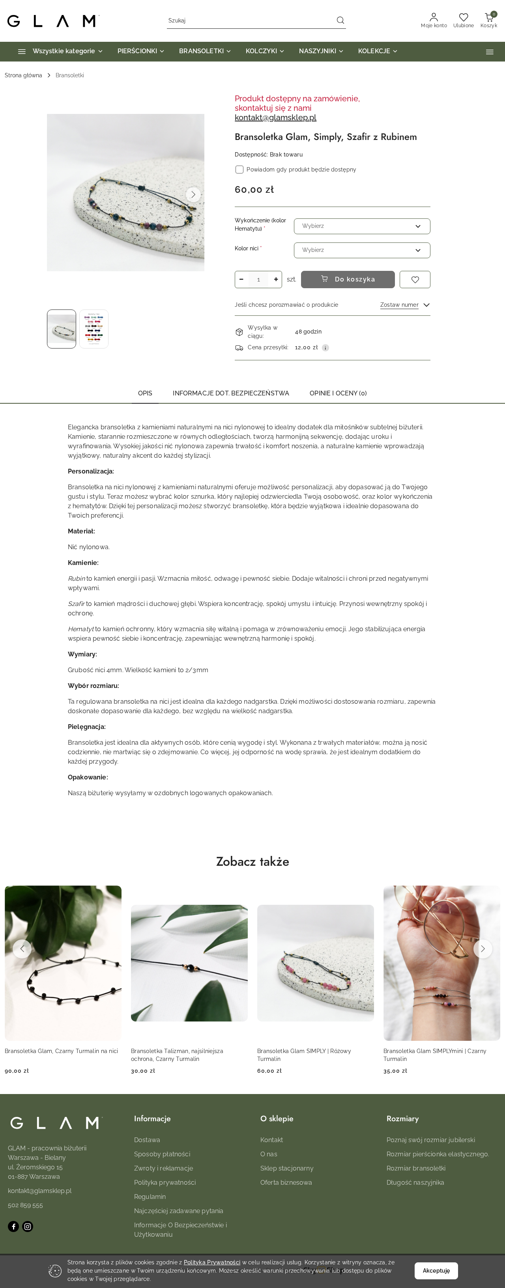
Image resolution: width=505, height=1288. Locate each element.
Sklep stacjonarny (287, 1168)
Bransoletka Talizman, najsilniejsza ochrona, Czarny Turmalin (177, 1055)
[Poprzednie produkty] (22, 949)
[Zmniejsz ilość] (241, 279)
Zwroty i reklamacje (163, 1168)
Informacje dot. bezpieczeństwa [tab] (231, 393)
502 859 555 (25, 1205)
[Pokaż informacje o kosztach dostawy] (325, 347)
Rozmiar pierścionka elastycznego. (438, 1154)
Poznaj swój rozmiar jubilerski (431, 1140)
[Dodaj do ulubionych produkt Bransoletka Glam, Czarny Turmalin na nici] (112, 894)
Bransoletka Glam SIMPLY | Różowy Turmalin (304, 1055)
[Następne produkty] (483, 949)
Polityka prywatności (165, 1182)
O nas (268, 1154)
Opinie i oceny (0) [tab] (338, 393)
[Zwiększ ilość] (276, 279)
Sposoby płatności (162, 1154)
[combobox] (362, 226)
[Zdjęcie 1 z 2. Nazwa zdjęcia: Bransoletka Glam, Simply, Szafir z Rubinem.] (61, 329)
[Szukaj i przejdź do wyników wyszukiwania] (340, 21)
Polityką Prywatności (212, 1262)
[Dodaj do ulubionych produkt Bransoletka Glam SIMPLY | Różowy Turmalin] (365, 894)
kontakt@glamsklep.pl (275, 117)
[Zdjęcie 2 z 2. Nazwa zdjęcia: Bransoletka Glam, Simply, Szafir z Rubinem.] (93, 329)
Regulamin (150, 1196)
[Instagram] (27, 1226)
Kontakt (271, 1140)
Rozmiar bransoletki (416, 1168)
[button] (490, 52)
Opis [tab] (145, 393)
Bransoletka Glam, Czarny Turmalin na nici (61, 1051)
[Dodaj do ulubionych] (415, 279)
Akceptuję (436, 1270)
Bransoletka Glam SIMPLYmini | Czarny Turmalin (434, 1055)
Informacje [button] (152, 1118)
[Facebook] (13, 1226)
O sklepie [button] (277, 1118)
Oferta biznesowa (286, 1182)
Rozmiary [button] (403, 1118)
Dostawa (147, 1140)
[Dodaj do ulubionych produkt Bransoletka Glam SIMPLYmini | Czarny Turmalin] (491, 894)
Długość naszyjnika (415, 1182)
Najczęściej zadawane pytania (178, 1211)
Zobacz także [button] (252, 861)
